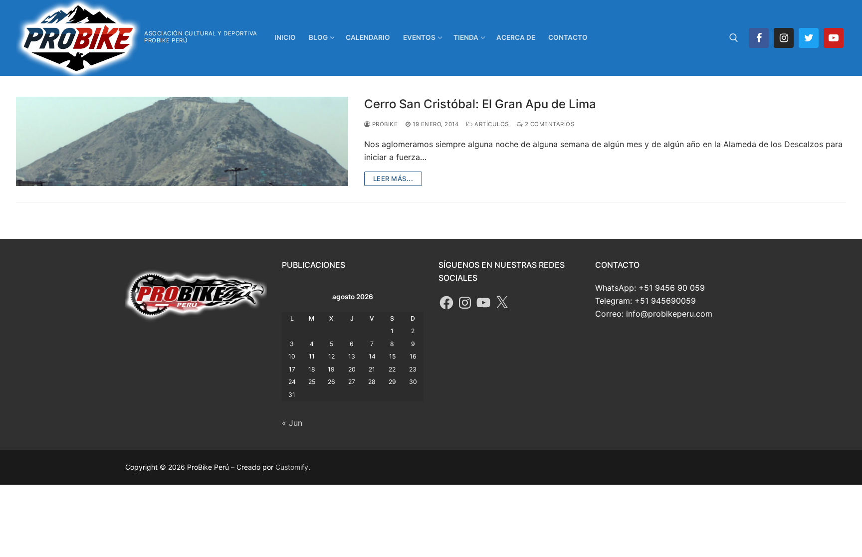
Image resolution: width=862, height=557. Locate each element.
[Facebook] (759, 38)
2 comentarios (548, 124)
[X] (502, 303)
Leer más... (393, 179)
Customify (291, 467)
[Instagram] (784, 38)
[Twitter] (809, 38)
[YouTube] (483, 303)
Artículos (491, 124)
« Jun (292, 423)
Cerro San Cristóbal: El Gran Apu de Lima (480, 104)
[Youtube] (834, 38)
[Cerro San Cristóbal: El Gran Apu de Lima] (182, 141)
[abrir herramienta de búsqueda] (733, 37)
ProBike (384, 124)
